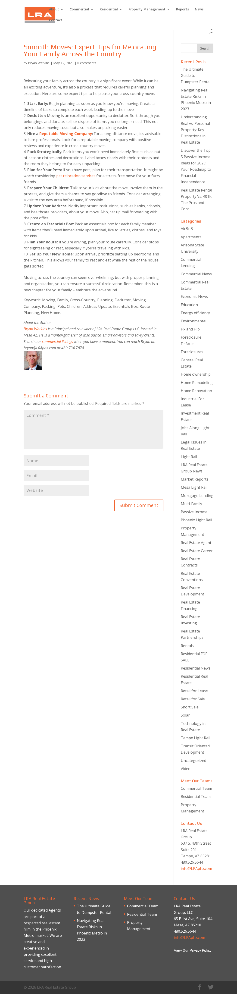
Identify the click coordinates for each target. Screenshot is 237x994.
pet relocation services (75, 175)
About (54, 9)
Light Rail (189, 456)
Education (189, 304)
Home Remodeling (197, 382)
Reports (182, 9)
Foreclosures (192, 351)
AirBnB (187, 228)
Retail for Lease (194, 690)
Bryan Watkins (39, 63)
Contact (55, 20)
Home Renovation (196, 390)
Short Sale (190, 707)
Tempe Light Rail (195, 737)
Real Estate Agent (196, 542)
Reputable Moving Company (65, 133)
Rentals (187, 645)
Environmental (193, 321)
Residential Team (196, 796)
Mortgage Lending (197, 495)
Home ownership (196, 374)
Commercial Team (196, 788)
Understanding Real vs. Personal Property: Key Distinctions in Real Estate (195, 129)
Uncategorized (193, 760)
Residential (109, 9)
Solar (185, 715)
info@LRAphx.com (196, 868)
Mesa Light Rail (194, 487)
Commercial (79, 9)
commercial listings (57, 341)
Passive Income (194, 511)
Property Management (146, 9)
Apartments (191, 236)
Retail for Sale (193, 698)
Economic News (194, 296)
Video (185, 768)
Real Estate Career (197, 550)
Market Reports (194, 479)
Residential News (195, 668)
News (199, 9)
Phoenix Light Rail (196, 519)
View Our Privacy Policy (192, 950)
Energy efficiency (195, 312)
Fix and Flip (190, 329)
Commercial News (196, 274)
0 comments (86, 63)
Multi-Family (191, 503)
